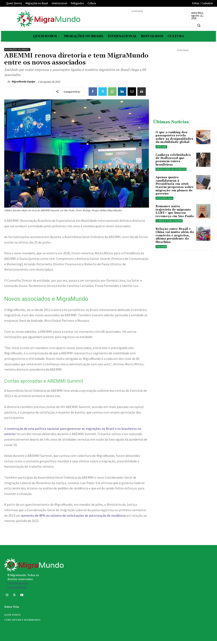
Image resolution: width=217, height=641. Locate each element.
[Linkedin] (122, 91)
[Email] (132, 91)
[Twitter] (102, 91)
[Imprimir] (141, 91)
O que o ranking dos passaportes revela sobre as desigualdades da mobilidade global (174, 137)
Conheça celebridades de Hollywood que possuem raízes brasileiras (173, 160)
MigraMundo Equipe (23, 81)
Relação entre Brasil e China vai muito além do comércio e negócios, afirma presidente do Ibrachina (175, 235)
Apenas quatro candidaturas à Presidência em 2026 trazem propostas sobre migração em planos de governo (175, 185)
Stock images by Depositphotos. (18, 585)
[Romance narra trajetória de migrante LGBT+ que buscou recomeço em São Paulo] (203, 211)
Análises (161, 146)
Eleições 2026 (164, 198)
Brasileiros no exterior (171, 169)
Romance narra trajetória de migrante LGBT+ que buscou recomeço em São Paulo (175, 211)
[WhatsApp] (112, 91)
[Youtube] (21, 595)
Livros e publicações (169, 220)
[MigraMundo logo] (48, 19)
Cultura (161, 246)
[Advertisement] (137, 19)
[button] (198, 25)
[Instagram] (7, 595)
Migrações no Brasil (17, 49)
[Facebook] (93, 91)
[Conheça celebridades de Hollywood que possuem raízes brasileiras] (203, 160)
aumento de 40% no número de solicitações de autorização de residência (73, 515)
